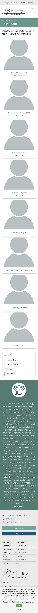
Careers (9, 369)
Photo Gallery (11, 360)
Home (4, 20)
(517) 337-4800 (10, 519)
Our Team (9, 374)
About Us (12, 20)
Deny (19, 609)
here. (32, 602)
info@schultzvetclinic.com (14, 522)
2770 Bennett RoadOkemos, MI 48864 (18, 515)
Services (5, 582)
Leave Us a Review (12, 364)
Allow (19, 605)
